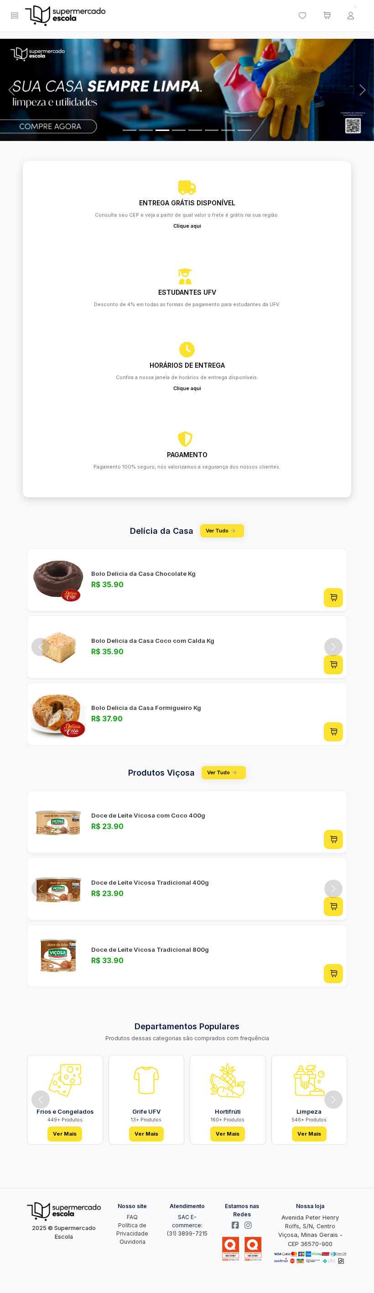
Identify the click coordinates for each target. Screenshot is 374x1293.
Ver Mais (65, 1134)
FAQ (132, 1217)
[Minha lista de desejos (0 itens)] (302, 16)
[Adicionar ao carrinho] (333, 597)
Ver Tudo (217, 530)
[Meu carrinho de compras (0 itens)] (327, 16)
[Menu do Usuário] (351, 16)
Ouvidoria (132, 1241)
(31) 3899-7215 (187, 1233)
